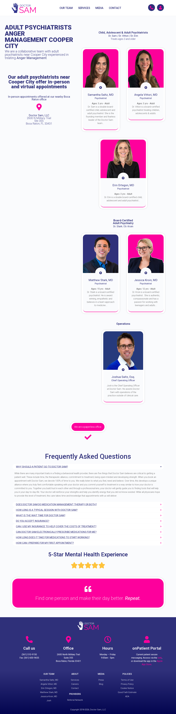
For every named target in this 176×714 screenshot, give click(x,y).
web (160, 657)
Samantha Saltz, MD (49, 680)
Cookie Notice (127, 688)
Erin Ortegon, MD (49, 688)
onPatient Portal (146, 648)
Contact (75, 688)
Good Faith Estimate (127, 692)
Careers (75, 684)
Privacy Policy (127, 684)
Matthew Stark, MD (48, 692)
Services (75, 680)
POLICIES (127, 674)
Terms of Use (127, 680)
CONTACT (115, 8)
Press (101, 680)
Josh (49, 700)
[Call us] (29, 639)
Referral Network (75, 700)
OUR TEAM (66, 8)
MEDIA (99, 8)
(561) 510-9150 (29, 654)
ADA (127, 696)
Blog (101, 684)
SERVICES (84, 8)
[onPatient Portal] (146, 639)
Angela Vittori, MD (49, 684)
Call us (29, 648)
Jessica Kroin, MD (49, 696)
